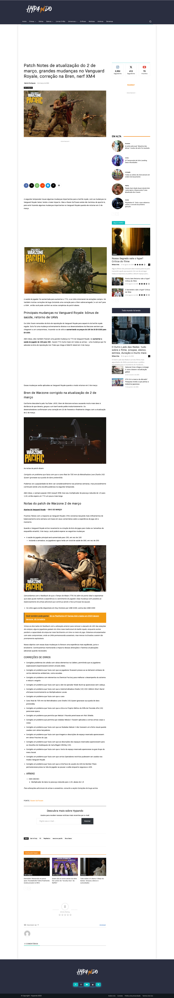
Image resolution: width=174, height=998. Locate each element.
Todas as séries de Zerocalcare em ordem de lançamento (137, 176)
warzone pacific (57, 838)
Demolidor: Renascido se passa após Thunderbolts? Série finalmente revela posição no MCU (37, 881)
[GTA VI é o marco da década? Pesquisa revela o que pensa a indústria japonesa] (117, 382)
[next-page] (29, 888)
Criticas (115, 254)
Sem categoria (28, 87)
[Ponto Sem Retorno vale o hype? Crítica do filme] (117, 281)
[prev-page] (25, 888)
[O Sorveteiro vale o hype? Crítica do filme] (117, 293)
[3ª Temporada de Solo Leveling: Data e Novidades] (117, 160)
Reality (127, 185)
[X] (31, 185)
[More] (58, 185)
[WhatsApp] (37, 185)
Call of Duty (33, 838)
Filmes (114, 343)
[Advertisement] (87, 42)
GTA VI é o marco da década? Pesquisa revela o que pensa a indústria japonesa (137, 381)
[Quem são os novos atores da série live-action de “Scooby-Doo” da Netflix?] (65, 867)
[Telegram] (48, 185)
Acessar (102, 925)
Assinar (87, 821)
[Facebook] (26, 185)
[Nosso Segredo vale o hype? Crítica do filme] (131, 241)
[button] (150, 21)
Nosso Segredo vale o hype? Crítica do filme (127, 260)
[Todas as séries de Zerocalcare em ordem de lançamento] (117, 175)
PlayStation (47, 838)
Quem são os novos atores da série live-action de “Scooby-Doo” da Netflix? (64, 881)
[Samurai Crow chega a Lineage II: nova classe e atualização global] (117, 370)
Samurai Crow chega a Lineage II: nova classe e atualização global (137, 369)
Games (127, 200)
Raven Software (36, 801)
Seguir (118, 66)
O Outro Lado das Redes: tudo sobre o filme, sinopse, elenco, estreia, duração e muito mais (129, 349)
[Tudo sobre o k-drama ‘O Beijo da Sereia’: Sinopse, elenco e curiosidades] (93, 867)
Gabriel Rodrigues (30, 83)
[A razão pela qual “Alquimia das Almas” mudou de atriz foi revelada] (117, 146)
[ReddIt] (42, 185)
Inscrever (144, 66)
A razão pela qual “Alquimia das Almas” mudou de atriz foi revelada (137, 147)
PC (40, 838)
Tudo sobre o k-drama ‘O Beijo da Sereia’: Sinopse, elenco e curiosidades (92, 881)
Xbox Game (68, 838)
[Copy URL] (53, 185)
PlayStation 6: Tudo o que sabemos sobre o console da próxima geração (137, 204)
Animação (127, 172)
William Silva (115, 264)
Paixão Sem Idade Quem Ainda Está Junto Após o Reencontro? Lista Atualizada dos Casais (137, 190)
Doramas (83, 875)
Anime (127, 157)
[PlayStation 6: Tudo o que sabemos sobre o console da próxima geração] (117, 203)
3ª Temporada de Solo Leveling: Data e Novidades (136, 161)
